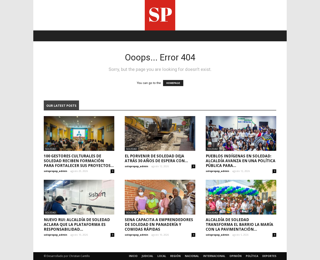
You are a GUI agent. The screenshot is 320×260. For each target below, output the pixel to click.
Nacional (192, 256)
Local (161, 256)
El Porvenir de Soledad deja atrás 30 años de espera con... (156, 158)
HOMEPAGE (173, 83)
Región (175, 256)
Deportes (269, 256)
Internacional (214, 256)
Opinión (235, 256)
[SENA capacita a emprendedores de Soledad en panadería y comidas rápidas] (160, 197)
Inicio (133, 256)
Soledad (50, 148)
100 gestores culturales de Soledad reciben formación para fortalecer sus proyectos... (79, 160)
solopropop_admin (55, 171)
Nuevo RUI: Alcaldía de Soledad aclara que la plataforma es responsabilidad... (77, 224)
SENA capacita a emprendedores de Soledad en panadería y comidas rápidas (159, 224)
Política (252, 256)
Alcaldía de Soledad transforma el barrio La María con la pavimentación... (239, 224)
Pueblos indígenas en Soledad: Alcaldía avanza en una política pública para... (240, 160)
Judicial (147, 256)
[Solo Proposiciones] (160, 15)
